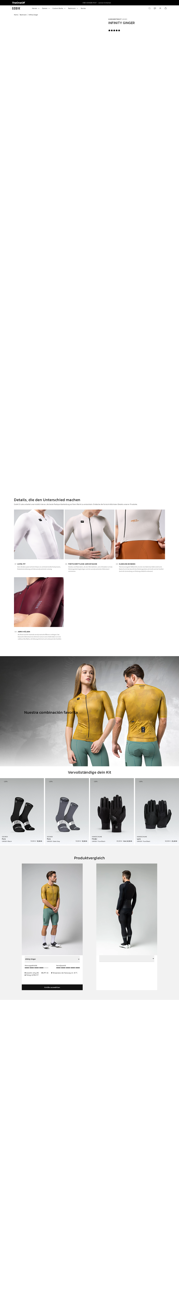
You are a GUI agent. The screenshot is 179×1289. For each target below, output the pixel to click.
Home (16, 14)
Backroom (23, 14)
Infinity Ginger (33, 14)
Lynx (139, 839)
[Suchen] (149, 8)
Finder (94, 839)
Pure (4, 839)
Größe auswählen (52, 987)
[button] (114, 30)
